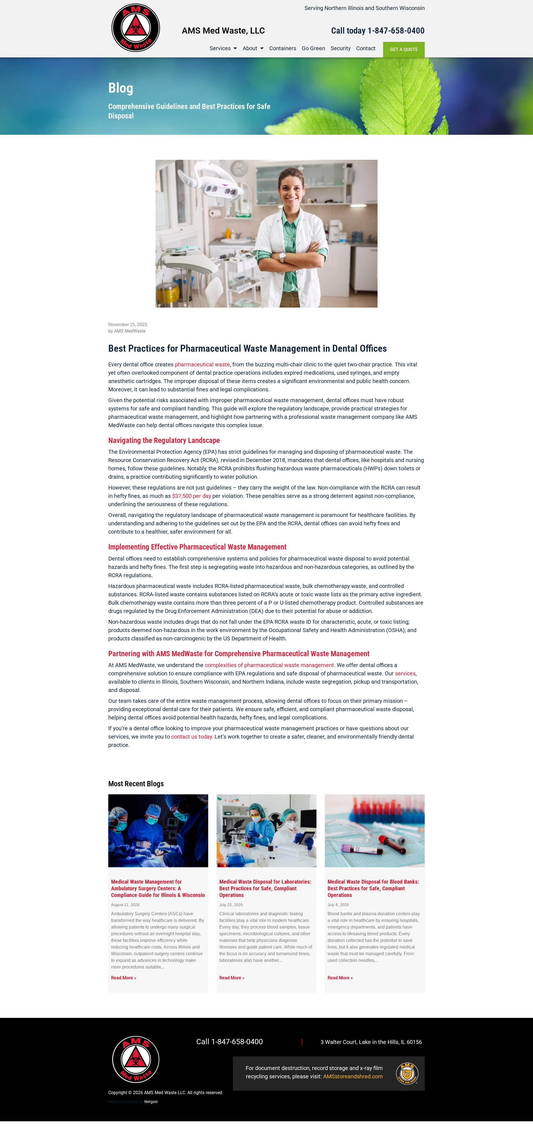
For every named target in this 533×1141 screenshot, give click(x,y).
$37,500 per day (191, 496)
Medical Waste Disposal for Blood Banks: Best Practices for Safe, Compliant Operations (373, 888)
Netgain (151, 1101)
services (405, 673)
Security (341, 48)
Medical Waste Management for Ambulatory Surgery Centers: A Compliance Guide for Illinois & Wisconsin (158, 888)
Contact (366, 48)
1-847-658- (387, 31)
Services (220, 48)
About (250, 48)
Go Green (313, 48)
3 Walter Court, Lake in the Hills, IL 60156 (371, 1042)
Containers (282, 48)
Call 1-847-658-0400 (229, 1041)
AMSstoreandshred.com (353, 1076)
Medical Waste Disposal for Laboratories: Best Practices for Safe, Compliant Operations (265, 888)
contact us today (191, 736)
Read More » (123, 977)
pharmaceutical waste (202, 364)
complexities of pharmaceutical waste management (269, 665)
